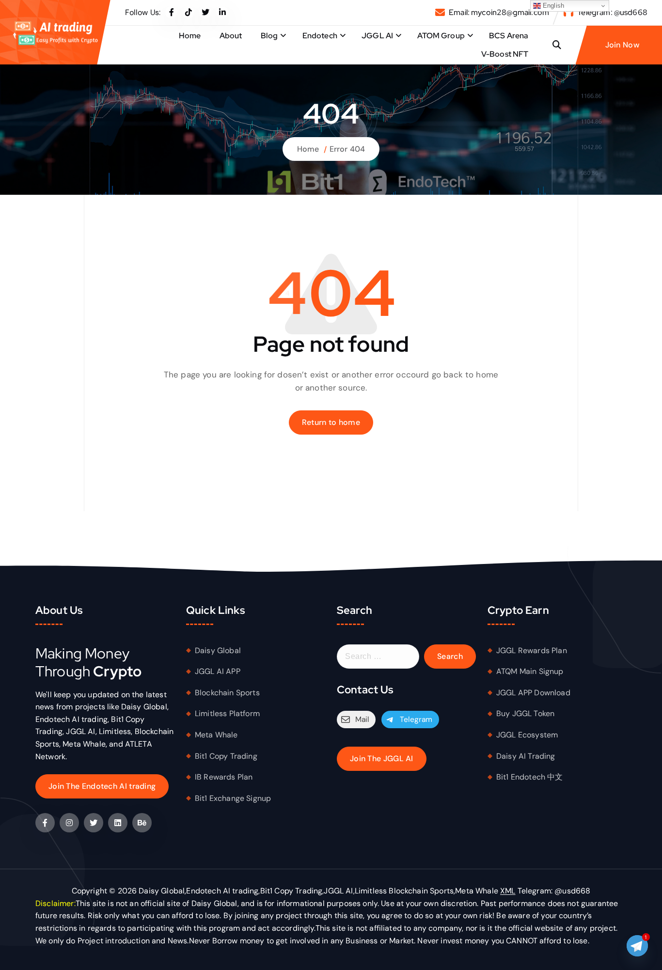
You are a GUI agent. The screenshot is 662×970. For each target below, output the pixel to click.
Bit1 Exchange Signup (233, 798)
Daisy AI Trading (525, 756)
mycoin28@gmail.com (510, 12)
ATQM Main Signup (530, 671)
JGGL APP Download (533, 693)
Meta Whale (216, 735)
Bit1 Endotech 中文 (529, 777)
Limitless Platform (227, 713)
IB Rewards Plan (223, 777)
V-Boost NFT (505, 54)
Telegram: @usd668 (612, 12)
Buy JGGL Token (525, 713)
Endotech (319, 36)
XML (507, 891)
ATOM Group (441, 36)
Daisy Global (218, 650)
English (552, 5)
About (231, 36)
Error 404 (347, 149)
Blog (269, 36)
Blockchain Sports (227, 693)
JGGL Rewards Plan (531, 650)
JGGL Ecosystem (527, 735)
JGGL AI (377, 36)
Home (190, 36)
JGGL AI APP (217, 671)
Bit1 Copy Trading (226, 756)
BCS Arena (508, 36)
